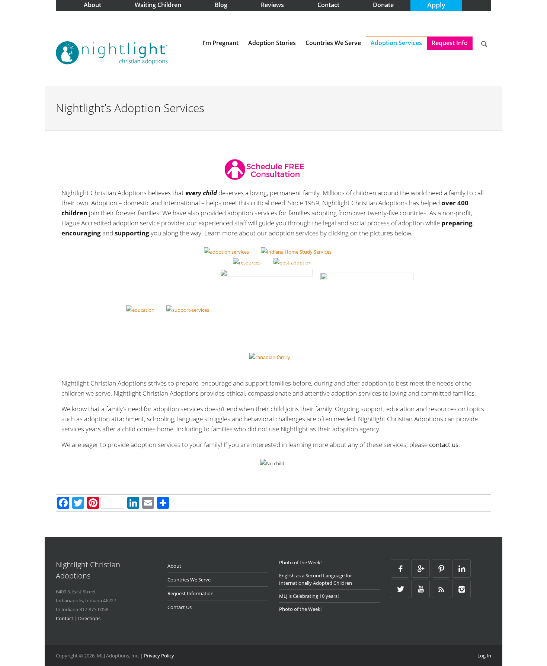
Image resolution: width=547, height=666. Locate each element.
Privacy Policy (159, 655)
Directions (89, 618)
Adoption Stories (272, 43)
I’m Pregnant (220, 43)
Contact (64, 618)
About (174, 565)
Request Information (190, 593)
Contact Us (179, 607)
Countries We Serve (333, 43)
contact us (443, 444)
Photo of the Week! (300, 562)
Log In (484, 655)
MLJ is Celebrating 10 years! (309, 596)
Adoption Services (396, 43)
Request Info (450, 43)
